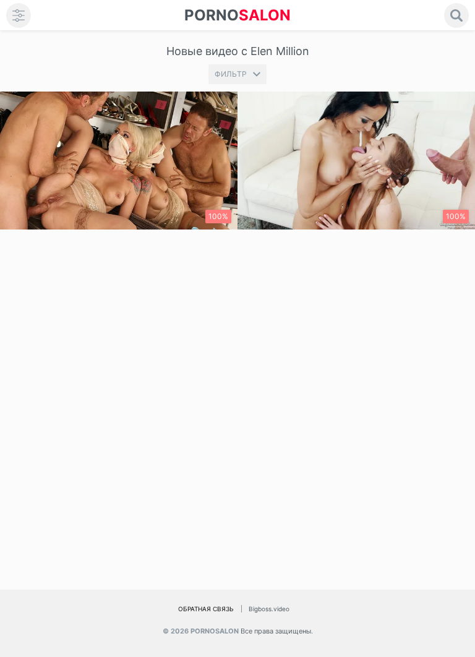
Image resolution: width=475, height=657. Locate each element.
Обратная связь (206, 608)
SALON (237, 15)
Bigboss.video (269, 608)
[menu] (18, 15)
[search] (456, 15)
